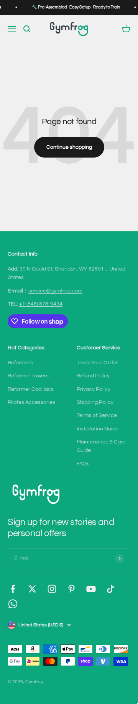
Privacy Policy (93, 389)
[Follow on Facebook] (13, 589)
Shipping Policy (95, 402)
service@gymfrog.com (55, 291)
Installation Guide (97, 429)
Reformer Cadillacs (31, 389)
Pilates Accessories (31, 402)
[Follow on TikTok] (110, 589)
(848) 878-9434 (40, 304)
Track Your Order (97, 362)
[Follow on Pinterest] (71, 589)
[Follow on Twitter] (32, 589)
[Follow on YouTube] (91, 589)
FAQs (83, 464)
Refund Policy (93, 376)
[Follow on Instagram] (52, 589)
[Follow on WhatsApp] (13, 604)
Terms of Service (97, 415)
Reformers (20, 362)
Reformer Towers (28, 376)
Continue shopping (69, 147)
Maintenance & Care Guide (101, 446)
